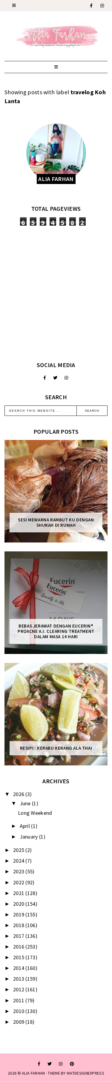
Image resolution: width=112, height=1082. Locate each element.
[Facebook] (91, 6)
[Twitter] (55, 377)
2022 (19, 882)
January (29, 836)
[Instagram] (102, 6)
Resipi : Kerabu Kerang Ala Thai (56, 748)
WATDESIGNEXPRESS (85, 1073)
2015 (19, 957)
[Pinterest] (72, 1064)
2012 (19, 989)
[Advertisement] (56, 293)
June (26, 803)
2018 (19, 925)
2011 (19, 1000)
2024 (19, 860)
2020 (19, 903)
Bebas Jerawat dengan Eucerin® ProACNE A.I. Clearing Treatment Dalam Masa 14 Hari (56, 631)
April (25, 825)
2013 (19, 978)
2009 (19, 1021)
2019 (19, 914)
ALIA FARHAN (33, 1073)
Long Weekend (35, 812)
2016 (19, 946)
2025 (19, 850)
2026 (19, 794)
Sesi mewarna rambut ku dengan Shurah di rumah (56, 522)
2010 (19, 1011)
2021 (19, 893)
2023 (19, 871)
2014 (19, 968)
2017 (19, 935)
